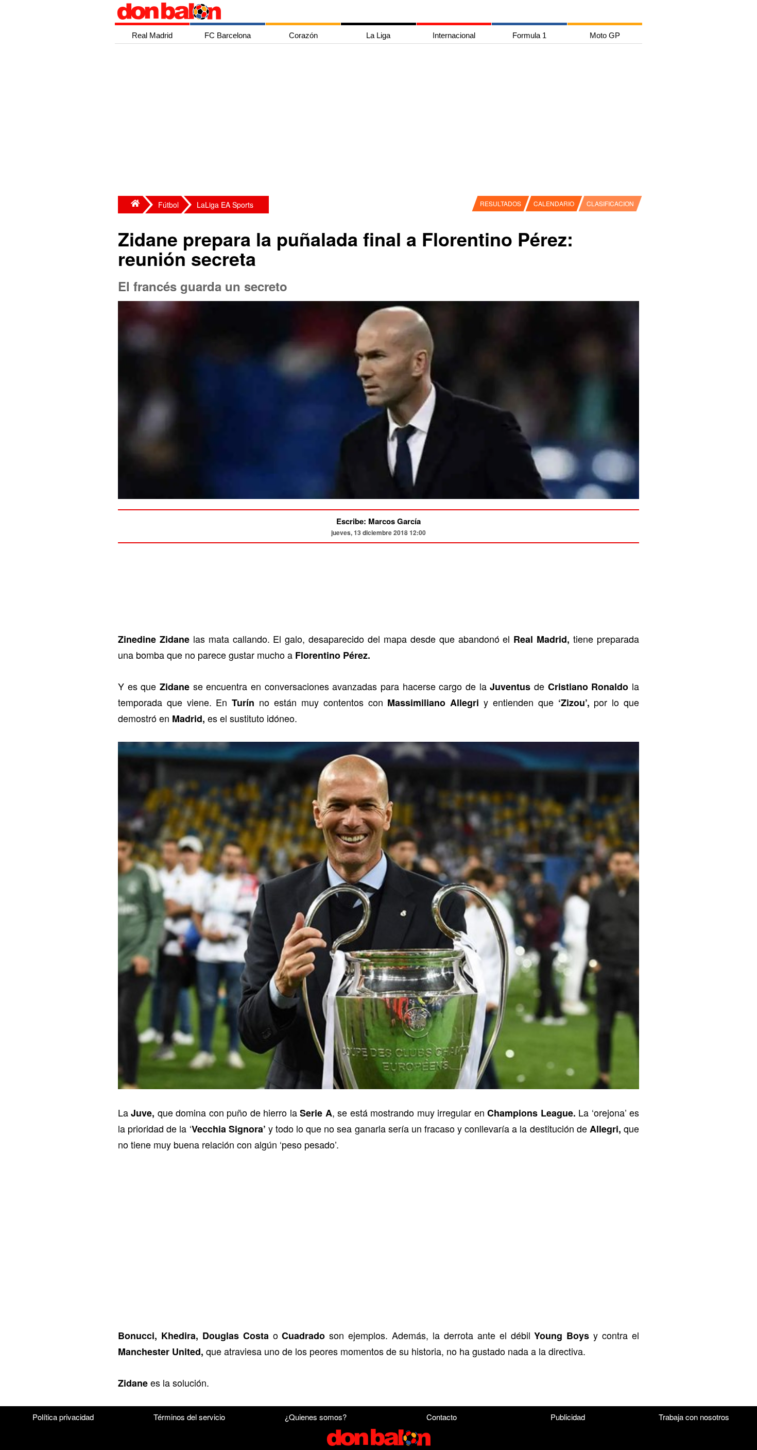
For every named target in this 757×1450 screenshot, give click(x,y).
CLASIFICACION (610, 203)
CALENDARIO (554, 203)
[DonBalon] (130, 204)
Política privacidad (63, 1416)
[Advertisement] (381, 121)
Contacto (441, 1416)
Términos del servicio (189, 1416)
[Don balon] (366, 11)
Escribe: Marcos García (378, 521)
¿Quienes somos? (316, 1416)
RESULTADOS (500, 203)
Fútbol (168, 204)
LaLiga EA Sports (225, 204)
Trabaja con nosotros (694, 1416)
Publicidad (567, 1416)
